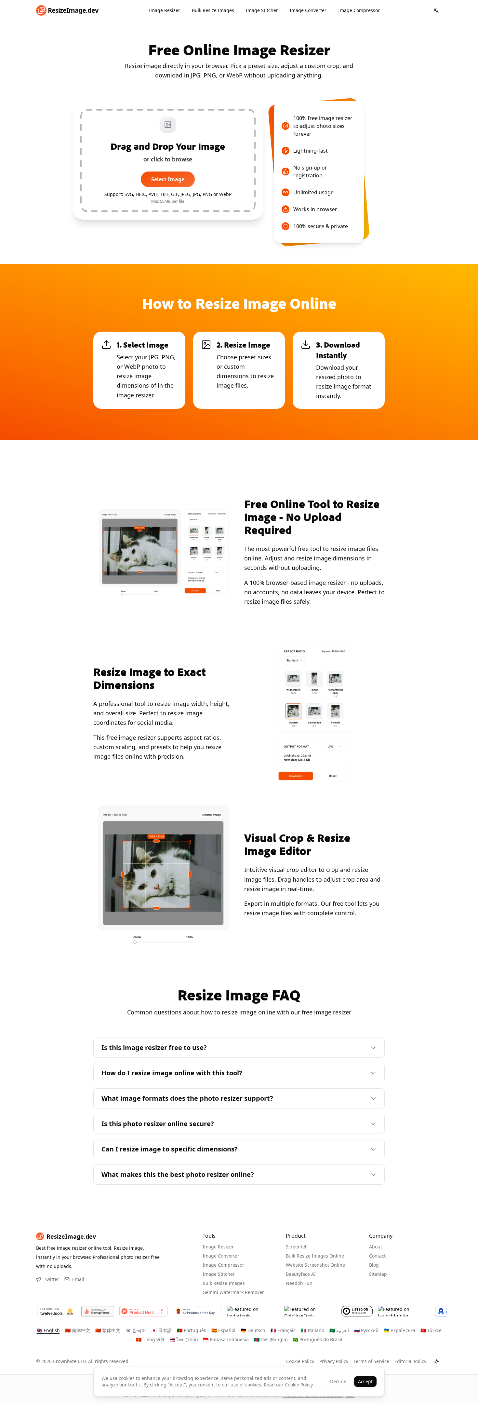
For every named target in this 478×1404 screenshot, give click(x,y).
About (375, 1247)
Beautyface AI (301, 1274)
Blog (374, 1265)
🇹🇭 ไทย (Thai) (184, 1339)
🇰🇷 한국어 (136, 1330)
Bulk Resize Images (213, 10)
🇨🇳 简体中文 (77, 1330)
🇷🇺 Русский (366, 1330)
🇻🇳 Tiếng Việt (150, 1339)
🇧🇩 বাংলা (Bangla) (270, 1339)
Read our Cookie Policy (288, 1385)
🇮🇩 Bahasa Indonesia (226, 1339)
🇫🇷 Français (283, 1330)
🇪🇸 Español (223, 1330)
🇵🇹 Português (191, 1330)
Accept (365, 1381)
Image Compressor (359, 10)
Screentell (297, 1247)
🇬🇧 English (48, 1330)
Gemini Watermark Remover (233, 1292)
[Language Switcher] (436, 10)
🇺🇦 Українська (399, 1330)
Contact (377, 1256)
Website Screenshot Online (315, 1265)
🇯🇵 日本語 (161, 1330)
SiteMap (378, 1274)
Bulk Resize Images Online (315, 1256)
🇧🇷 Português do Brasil (317, 1339)
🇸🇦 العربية (339, 1330)
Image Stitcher (262, 10)
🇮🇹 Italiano (312, 1330)
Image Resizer (164, 10)
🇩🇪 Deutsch (253, 1330)
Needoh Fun (299, 1283)
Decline (338, 1381)
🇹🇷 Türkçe (431, 1330)
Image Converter (308, 10)
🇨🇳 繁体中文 (107, 1330)
